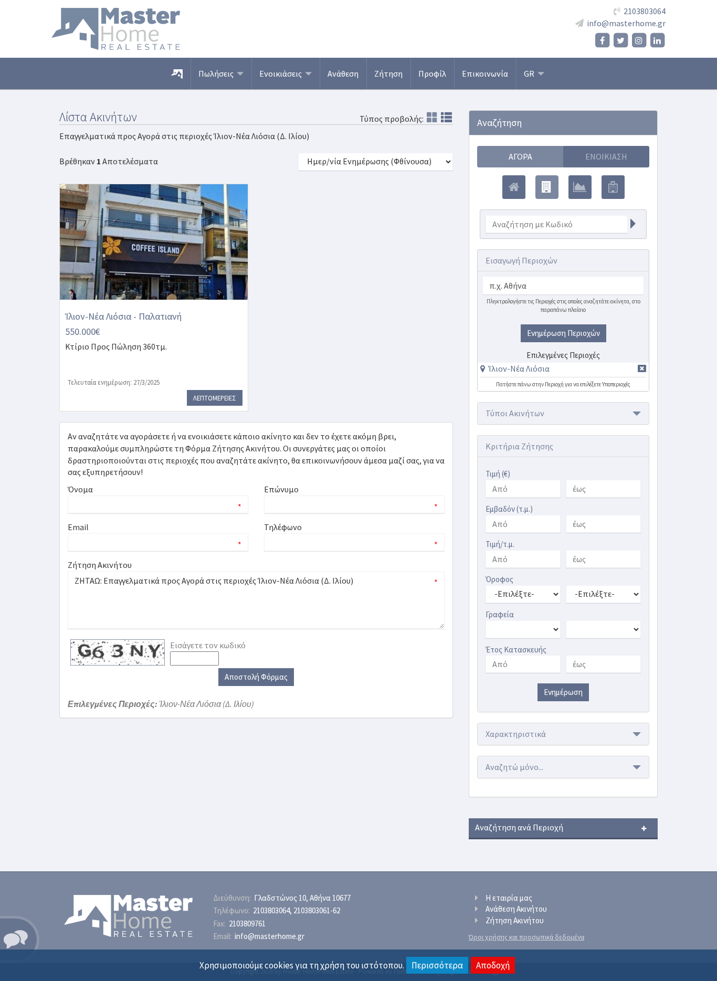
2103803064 (645, 11)
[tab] (563, 370)
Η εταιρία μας (509, 898)
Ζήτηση (388, 73)
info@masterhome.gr (626, 23)
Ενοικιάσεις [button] (282, 73)
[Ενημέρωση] (633, 224)
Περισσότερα (437, 965)
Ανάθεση (343, 73)
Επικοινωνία (485, 73)
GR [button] (530, 73)
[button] (515, 368)
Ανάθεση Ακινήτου (516, 909)
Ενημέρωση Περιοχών (563, 333)
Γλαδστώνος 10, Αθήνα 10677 (302, 898)
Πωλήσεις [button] (217, 73)
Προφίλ (432, 73)
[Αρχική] (177, 73)
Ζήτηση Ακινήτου (515, 920)
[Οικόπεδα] (580, 187)
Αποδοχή (493, 965)
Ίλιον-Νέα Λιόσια (519, 368)
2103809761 (247, 924)
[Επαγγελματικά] (546, 187)
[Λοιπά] (613, 187)
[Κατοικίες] (513, 187)
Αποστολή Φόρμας (256, 677)
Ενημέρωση (563, 692)
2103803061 (316, 910)
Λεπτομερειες (214, 398)
